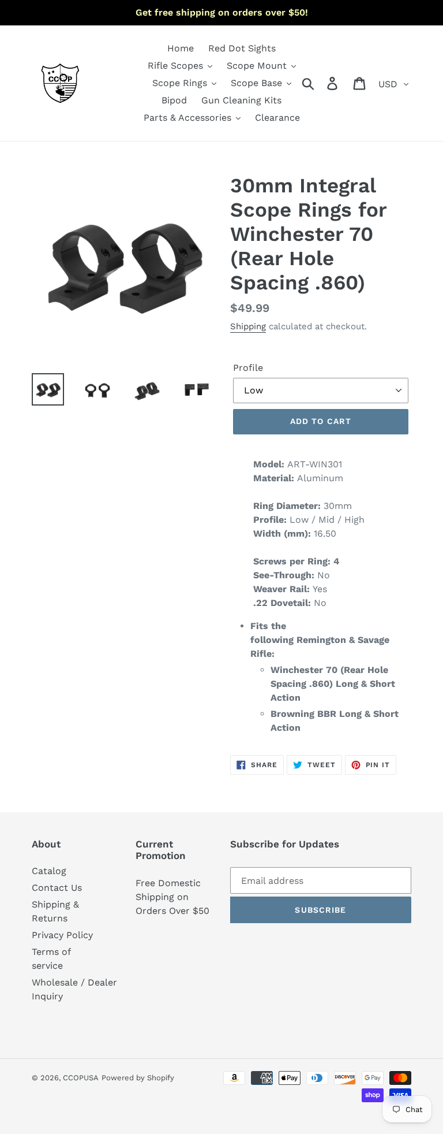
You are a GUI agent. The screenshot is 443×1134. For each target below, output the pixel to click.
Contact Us (57, 887)
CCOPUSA (81, 1077)
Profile (248, 367)
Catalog (49, 870)
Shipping (248, 326)
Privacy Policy (62, 934)
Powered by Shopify (138, 1077)
